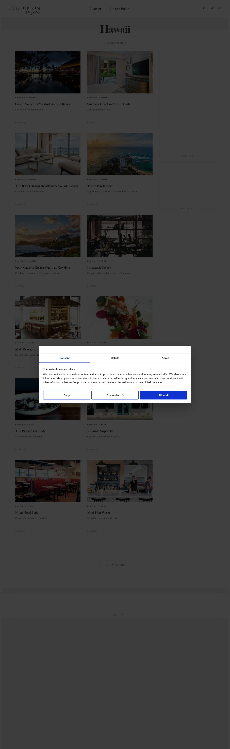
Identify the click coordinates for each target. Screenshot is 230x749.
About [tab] (165, 358)
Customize (113, 395)
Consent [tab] (64, 358)
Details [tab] (115, 358)
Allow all (163, 395)
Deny (67, 395)
